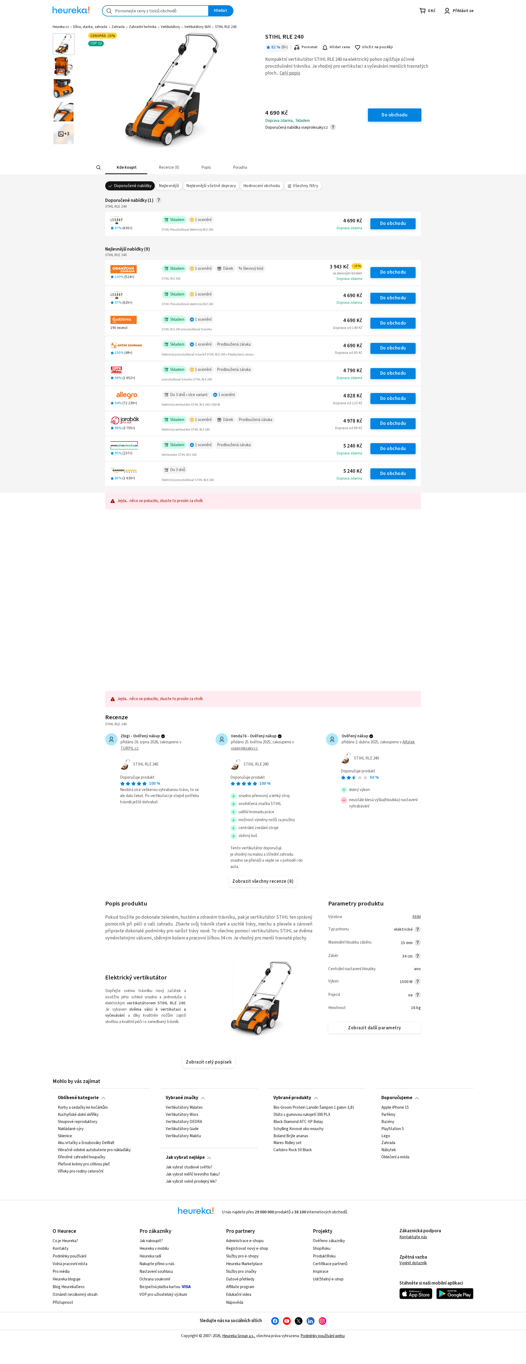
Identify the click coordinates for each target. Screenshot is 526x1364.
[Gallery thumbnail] (63, 44)
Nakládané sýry (71, 1128)
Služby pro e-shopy (242, 1256)
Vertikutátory (170, 26)
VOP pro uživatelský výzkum (163, 1294)
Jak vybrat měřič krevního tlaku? (193, 1174)
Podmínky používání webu (323, 1336)
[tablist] (236, 167)
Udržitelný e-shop (328, 1279)
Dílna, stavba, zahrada (90, 26)
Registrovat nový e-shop (247, 1248)
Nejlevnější (169, 186)
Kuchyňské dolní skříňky (78, 1114)
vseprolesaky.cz (244, 748)
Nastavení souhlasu (156, 1271)
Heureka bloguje (67, 1279)
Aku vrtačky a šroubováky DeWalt (86, 1143)
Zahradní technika (142, 26)
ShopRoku (321, 1248)
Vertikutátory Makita (183, 1136)
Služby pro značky (241, 1271)
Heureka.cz (61, 26)
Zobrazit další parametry (374, 1028)
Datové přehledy (240, 1279)
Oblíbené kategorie (78, 1097)
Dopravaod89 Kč (348, 428)
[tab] (126, 167)
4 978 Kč (352, 421)
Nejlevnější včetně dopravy (211, 186)
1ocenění (203, 220)
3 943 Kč (345, 267)
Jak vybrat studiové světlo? (189, 1167)
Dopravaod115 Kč (347, 403)
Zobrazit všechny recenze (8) (263, 881)
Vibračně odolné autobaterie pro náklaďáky (94, 1150)
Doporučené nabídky (133, 186)
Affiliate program (240, 1287)
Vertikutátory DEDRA (184, 1121)
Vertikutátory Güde (182, 1128)
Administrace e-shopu (245, 1241)
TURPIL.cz (130, 748)
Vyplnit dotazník (413, 1263)
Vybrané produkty (292, 1097)
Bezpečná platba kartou (159, 1287)
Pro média (61, 1271)
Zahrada (118, 26)
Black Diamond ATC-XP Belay (298, 1121)
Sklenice (65, 1136)
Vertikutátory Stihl (197, 26)
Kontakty (60, 1248)
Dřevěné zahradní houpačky (81, 1157)
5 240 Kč (352, 446)
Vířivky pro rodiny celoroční (80, 1171)
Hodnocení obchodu (261, 186)
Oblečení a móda (395, 1157)
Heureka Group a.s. (238, 1336)
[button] (126, 167)
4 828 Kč (352, 396)
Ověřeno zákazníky (329, 1241)
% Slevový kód (251, 268)
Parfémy (388, 1114)
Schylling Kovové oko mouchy (298, 1128)
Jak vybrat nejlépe (185, 1157)
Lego (385, 1136)
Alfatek (408, 742)
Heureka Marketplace (244, 1264)
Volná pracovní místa (70, 1264)
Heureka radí (150, 1256)
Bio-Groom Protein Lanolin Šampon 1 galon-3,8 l (313, 1107)
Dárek (228, 268)
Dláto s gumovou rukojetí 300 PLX (301, 1114)
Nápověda (234, 1302)
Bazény (387, 1121)
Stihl (416, 917)
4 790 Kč (352, 370)
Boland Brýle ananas (290, 1136)
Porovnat (310, 47)
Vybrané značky (182, 1097)
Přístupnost (63, 1302)
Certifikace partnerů (330, 1264)
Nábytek (388, 1150)
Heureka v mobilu (154, 1248)
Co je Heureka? (65, 1241)
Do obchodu (393, 223)
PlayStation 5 (392, 1128)
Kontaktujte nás (413, 1237)
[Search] (98, 167)
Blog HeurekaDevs (69, 1287)
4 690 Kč (352, 221)
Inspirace (320, 1271)
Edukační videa (238, 1294)
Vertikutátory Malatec (184, 1107)
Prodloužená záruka (234, 344)
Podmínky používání (69, 1256)
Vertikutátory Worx (182, 1114)
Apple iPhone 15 (395, 1107)
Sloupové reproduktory (77, 1121)
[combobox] (155, 10)
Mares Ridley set (287, 1143)
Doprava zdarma (349, 228)
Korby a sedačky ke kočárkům (83, 1107)
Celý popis (290, 73)
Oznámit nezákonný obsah (75, 1294)
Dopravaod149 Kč (347, 327)
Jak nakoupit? (151, 1241)
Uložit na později (377, 47)
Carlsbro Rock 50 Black (292, 1150)
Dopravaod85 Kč (348, 352)
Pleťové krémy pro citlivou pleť (84, 1164)
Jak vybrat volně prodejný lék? (191, 1181)
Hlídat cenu (340, 47)
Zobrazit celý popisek (209, 1062)
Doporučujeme (396, 1097)
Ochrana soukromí (154, 1279)
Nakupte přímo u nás (157, 1264)
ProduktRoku (324, 1256)
